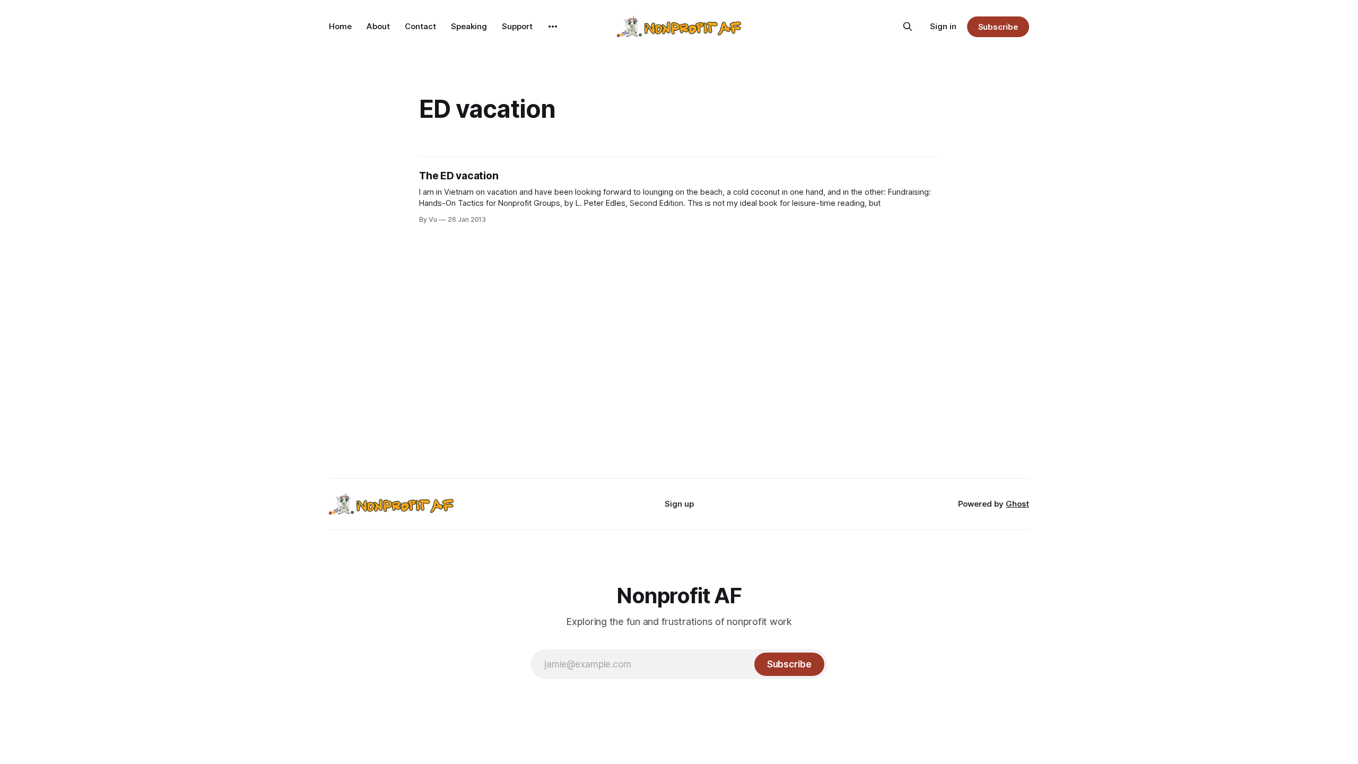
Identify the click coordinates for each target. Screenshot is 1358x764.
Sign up (679, 504)
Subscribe (998, 27)
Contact (420, 26)
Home (340, 26)
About (378, 26)
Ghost (1017, 504)
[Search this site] (907, 26)
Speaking (469, 26)
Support (517, 26)
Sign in (943, 26)
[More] (552, 26)
